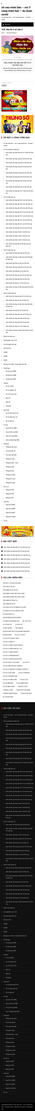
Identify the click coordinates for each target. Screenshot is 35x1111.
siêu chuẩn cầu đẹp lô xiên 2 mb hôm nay (18, 232)
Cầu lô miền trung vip (10, 293)
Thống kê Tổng (10, 459)
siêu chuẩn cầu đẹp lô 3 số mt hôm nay (17, 326)
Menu (7, 24)
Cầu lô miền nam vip (9, 250)
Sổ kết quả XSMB (11, 371)
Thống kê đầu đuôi (11, 447)
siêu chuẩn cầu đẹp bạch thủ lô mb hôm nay (19, 187)
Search (4, 85)
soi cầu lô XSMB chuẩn (10, 679)
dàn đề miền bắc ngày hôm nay (12, 617)
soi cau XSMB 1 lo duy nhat (11, 662)
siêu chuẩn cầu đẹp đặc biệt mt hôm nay (17, 318)
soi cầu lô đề (24, 679)
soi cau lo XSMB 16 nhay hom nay (13, 645)
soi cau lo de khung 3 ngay (11, 638)
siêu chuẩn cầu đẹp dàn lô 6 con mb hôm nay (19, 224)
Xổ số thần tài (10, 421)
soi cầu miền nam (8, 683)
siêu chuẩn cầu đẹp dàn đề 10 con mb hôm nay (19, 212)
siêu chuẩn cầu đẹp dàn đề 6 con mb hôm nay (19, 204)
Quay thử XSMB (10, 505)
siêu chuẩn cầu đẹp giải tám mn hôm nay (18, 279)
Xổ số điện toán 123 (12, 417)
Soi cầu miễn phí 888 (9, 686)
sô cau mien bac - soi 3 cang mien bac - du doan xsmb (18, 59)
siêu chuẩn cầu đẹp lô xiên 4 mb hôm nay (18, 240)
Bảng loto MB (10, 490)
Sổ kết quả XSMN (11, 375)
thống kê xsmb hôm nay (10, 693)
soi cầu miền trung (22, 683)
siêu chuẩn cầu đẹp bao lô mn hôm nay (17, 271)
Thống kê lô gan (10, 483)
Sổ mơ (5, 520)
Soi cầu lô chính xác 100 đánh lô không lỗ (15, 669)
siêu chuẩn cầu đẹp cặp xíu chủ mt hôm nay (18, 314)
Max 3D (8, 398)
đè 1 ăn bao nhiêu (8, 697)
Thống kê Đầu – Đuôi (12, 463)
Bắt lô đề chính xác (9, 336)
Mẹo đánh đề (19, 628)
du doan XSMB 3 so (8, 614)
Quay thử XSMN (10, 508)
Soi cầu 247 (26, 662)
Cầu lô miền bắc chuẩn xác (11, 149)
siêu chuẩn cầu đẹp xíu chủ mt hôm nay (17, 300)
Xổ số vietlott (10, 386)
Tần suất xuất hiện (11, 455)
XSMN (5, 356)
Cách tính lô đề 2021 (9, 586)
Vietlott (6, 383)
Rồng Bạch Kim (7, 634)
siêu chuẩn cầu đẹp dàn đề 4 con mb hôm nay (19, 200)
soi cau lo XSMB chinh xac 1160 (12, 648)
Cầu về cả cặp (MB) (11, 436)
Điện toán (6, 410)
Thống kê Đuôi (10, 467)
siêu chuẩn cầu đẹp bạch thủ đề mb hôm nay (19, 177)
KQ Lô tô (6, 487)
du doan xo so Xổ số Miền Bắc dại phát (14, 607)
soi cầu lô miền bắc (24, 672)
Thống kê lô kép (10, 475)
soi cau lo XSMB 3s (8, 641)
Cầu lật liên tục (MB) (12, 432)
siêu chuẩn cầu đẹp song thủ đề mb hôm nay (19, 159)
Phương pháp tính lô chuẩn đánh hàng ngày (16, 631)
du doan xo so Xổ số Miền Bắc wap (13, 610)
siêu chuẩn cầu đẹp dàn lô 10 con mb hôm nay (19, 216)
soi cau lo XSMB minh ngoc (11, 655)
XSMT (5, 360)
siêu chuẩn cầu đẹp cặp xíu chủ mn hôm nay (19, 275)
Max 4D (8, 402)
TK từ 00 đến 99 (10, 451)
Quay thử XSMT (10, 512)
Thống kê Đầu (10, 471)
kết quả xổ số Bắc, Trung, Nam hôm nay (15, 364)
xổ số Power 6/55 (11, 394)
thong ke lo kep (22, 686)
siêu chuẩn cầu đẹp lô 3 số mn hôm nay (17, 283)
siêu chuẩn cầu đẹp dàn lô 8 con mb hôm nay (19, 228)
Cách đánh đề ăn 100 (9, 604)
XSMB (5, 352)
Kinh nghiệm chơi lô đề (10, 340)
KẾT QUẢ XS (7, 348)
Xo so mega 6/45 (11, 390)
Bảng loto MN (10, 494)
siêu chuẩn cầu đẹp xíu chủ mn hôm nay (17, 263)
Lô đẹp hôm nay (7, 628)
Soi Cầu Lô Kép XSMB (9, 672)
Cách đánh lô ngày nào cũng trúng (14, 593)
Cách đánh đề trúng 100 (10, 600)
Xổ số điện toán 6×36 (12, 413)
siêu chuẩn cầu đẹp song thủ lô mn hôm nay (19, 267)
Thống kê (8, 406)
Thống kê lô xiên (10, 479)
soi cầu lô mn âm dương (10, 676)
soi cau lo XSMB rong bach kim (12, 659)
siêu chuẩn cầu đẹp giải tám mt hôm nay (17, 322)
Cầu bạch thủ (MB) (11, 428)
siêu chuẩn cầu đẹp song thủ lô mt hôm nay (18, 296)
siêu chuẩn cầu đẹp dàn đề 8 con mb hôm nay (19, 208)
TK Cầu (6, 425)
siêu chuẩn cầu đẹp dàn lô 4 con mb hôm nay (19, 220)
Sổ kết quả (7, 368)
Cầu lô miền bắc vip (9, 197)
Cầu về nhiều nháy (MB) (12, 440)
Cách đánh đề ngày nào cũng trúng (14, 597)
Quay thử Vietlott (11, 516)
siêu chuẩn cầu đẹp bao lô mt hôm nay (17, 310)
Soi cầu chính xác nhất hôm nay (12, 666)
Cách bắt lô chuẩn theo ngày (12, 583)
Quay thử (6, 501)
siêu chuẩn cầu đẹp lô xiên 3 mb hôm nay (18, 236)
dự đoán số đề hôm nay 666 (11, 621)
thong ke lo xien (8, 690)
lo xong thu (19, 624)
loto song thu (7, 624)
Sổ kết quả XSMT (11, 379)
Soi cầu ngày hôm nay (10, 344)
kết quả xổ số (27, 621)
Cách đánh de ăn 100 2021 (10, 590)
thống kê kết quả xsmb (23, 690)
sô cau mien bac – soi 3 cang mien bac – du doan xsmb (16, 11)
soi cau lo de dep (20, 634)
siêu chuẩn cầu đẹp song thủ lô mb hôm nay (19, 162)
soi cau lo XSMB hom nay (10, 652)
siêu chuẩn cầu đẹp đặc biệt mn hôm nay (18, 253)
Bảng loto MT (10, 498)
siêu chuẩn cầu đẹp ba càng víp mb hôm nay (19, 173)
